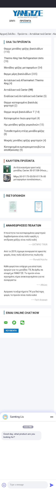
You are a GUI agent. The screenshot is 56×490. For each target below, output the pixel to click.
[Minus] (52, 417)
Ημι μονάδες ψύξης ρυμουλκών (21, 124)
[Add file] (4, 485)
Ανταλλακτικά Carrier (40, 34)
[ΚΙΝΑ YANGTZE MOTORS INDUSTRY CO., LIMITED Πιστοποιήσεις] (13, 206)
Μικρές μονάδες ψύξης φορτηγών (23, 140)
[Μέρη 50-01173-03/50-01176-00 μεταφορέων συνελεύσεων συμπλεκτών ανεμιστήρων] (7, 178)
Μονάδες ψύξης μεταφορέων (20, 67)
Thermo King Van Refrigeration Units (24, 58)
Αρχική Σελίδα (7, 34)
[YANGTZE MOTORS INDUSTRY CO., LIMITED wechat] (24, 323)
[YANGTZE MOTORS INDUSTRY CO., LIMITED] (28, 13)
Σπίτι (12, 21)
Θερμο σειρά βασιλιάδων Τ (19, 111)
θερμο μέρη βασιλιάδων (17, 74)
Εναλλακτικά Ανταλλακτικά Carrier (23, 96)
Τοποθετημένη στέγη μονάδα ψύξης (24, 131)
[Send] (51, 485)
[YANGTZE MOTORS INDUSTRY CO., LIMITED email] (8, 323)
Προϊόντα (25, 21)
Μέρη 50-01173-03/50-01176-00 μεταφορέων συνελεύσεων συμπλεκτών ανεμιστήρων (30, 179)
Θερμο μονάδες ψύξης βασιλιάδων (23, 48)
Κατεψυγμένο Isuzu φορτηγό (20, 118)
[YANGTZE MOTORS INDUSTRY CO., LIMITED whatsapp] (16, 323)
